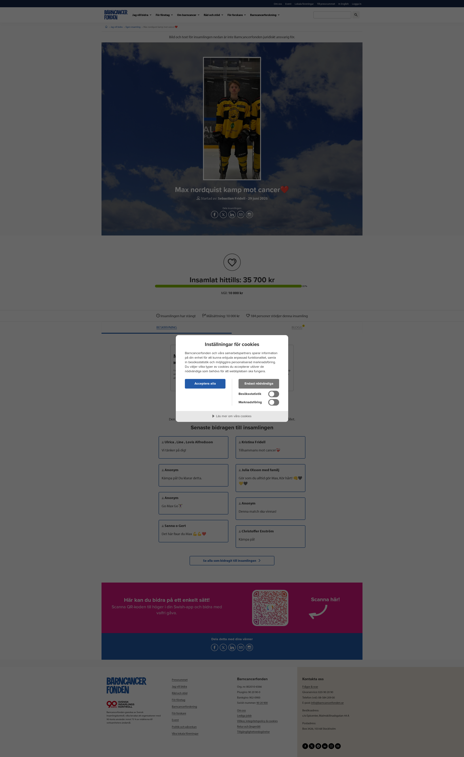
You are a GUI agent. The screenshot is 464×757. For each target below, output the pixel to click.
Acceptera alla (205, 383)
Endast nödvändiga (259, 383)
